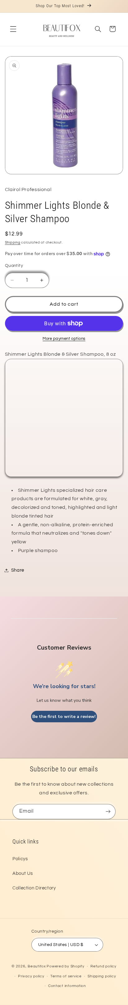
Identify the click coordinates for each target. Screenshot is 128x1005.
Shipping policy (102, 976)
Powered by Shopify (65, 966)
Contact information (67, 986)
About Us (22, 873)
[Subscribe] (108, 811)
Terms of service (66, 976)
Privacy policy (31, 976)
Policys (20, 859)
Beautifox (37, 966)
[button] (13, 29)
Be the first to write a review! (64, 716)
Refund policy (103, 966)
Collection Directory (34, 888)
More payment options (64, 339)
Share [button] (17, 570)
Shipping (13, 242)
